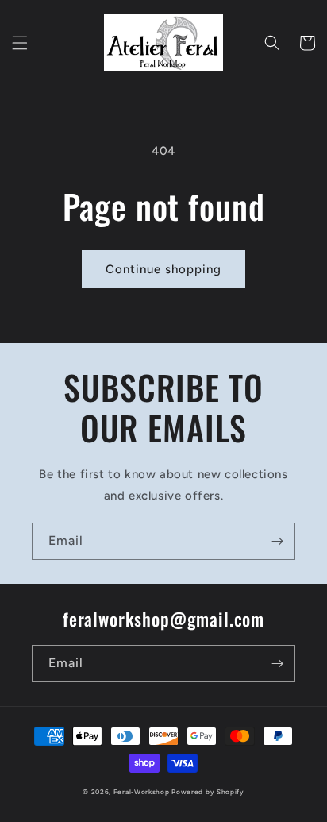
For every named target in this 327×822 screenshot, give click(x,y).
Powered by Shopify (207, 792)
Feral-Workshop (141, 792)
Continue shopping (163, 269)
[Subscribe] (277, 541)
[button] (19, 42)
